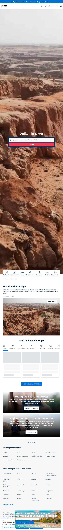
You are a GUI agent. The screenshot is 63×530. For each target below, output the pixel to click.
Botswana (49, 498)
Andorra (19, 479)
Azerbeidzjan (21, 491)
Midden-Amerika (37, 456)
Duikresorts (12, 348)
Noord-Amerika (8, 460)
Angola (34, 479)
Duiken (50, 348)
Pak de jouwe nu (31, 408)
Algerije (34, 473)
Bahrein (34, 491)
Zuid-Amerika (21, 460)
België (19, 495)
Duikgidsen (6, 279)
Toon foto (51, 302)
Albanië (19, 473)
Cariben (34, 452)
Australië (6, 491)
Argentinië (20, 485)
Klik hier (48, 526)
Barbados (6, 495)
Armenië (34, 485)
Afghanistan (7, 473)
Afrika (12, 279)
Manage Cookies (8, 527)
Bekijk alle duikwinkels (31, 384)
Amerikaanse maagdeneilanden (51, 474)
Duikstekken (31, 348)
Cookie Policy (11, 524)
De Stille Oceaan (51, 452)
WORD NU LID (31, 432)
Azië (18, 452)
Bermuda (6, 498)
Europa (5, 456)
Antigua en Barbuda (6, 486)
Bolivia (19, 498)
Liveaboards (21, 348)
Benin (47, 495)
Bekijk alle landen (8, 504)
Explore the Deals (43, 2)
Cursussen (41, 348)
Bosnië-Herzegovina (35, 499)
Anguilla (48, 479)
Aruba (47, 485)
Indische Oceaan (22, 456)
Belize (33, 495)
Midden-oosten (50, 456)
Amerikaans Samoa (6, 480)
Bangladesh (49, 491)
